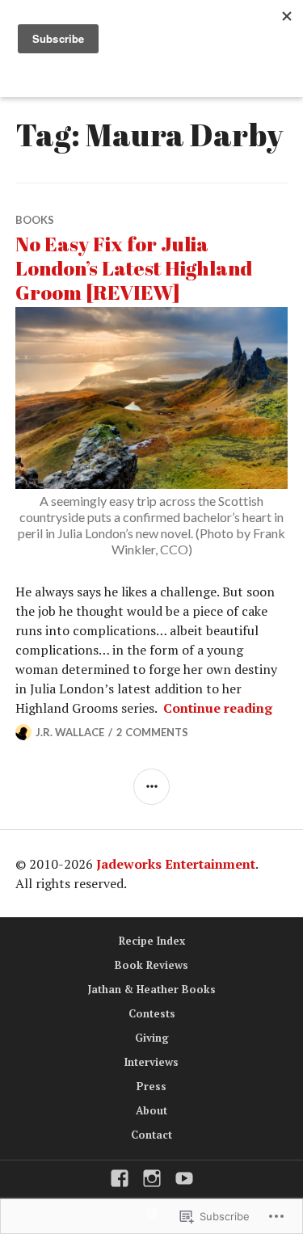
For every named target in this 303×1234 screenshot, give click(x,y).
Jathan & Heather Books (152, 989)
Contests (151, 1013)
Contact (151, 1134)
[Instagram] (152, 1178)
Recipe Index (152, 940)
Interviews (151, 1062)
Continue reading (217, 708)
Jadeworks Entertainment (175, 864)
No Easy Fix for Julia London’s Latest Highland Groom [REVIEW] (133, 267)
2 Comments (152, 732)
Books (34, 219)
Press (151, 1086)
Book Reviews (151, 965)
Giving (152, 1037)
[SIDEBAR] (151, 787)
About (151, 1110)
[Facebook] (119, 1178)
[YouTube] (184, 1178)
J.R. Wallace (70, 732)
